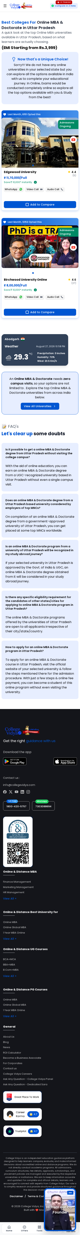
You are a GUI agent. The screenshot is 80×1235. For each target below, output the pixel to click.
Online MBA (10, 922)
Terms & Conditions (40, 1196)
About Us (8, 1037)
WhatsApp (11, 189)
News (6, 1047)
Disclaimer (16, 1196)
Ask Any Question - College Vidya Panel (28, 1079)
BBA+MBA (9, 964)
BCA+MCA (9, 959)
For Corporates (12, 1063)
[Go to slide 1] (33, 165)
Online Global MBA (14, 927)
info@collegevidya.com (19, 785)
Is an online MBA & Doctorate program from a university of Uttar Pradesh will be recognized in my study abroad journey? (39, 550)
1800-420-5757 (16, 806)
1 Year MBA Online (14, 933)
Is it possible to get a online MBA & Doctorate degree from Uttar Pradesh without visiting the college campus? (38, 453)
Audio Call (53, 189)
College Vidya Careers (17, 1074)
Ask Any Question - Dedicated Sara (25, 1084)
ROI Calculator (12, 1052)
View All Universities (37, 406)
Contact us (10, 1068)
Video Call (33, 189)
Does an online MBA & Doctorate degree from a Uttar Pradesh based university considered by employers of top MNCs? (39, 504)
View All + (10, 898)
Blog (6, 1042)
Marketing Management (18, 887)
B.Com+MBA (11, 970)
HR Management (13, 892)
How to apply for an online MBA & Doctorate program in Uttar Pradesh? (36, 649)
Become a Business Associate (22, 1058)
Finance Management (17, 882)
